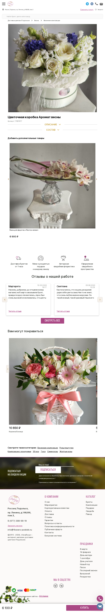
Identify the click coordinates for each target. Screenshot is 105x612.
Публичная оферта (53, 529)
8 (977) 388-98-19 (17, 521)
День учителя (86, 561)
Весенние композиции (48, 448)
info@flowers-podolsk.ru (20, 529)
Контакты (49, 532)
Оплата (48, 511)
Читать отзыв (14, 311)
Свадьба (90, 511)
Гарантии (49, 520)
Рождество (85, 577)
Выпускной (85, 574)
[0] (101, 3)
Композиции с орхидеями (19, 451)
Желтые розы (66, 451)
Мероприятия (51, 505)
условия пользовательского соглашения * (62, 482)
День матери (86, 555)
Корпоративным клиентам (57, 508)
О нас (47, 502)
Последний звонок (88, 570)
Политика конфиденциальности (59, 526)
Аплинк (43, 596)
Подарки (90, 508)
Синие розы (52, 451)
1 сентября (85, 558)
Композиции (91, 505)
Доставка (49, 514)
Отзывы (48, 517)
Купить (84, 607)
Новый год (85, 564)
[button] (100, 299)
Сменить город (86, 10)
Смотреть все (52, 320)
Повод (89, 514)
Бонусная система (53, 536)
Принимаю (58, 482)
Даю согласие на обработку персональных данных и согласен (65, 477)
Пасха (83, 567)
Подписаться (48, 469)
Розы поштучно (67, 448)
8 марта (83, 549)
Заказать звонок (15, 526)
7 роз (43, 451)
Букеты (89, 502)
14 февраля (85, 552)
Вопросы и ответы (53, 523)
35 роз (36, 451)
